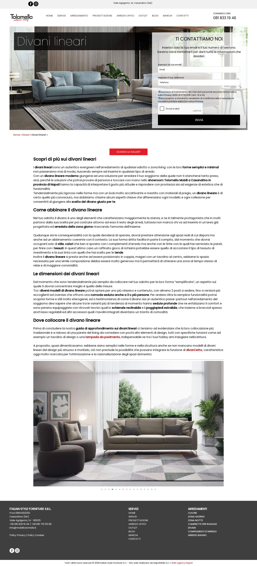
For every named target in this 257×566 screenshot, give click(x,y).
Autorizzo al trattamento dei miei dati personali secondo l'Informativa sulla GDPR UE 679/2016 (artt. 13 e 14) (197, 93)
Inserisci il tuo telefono (171, 77)
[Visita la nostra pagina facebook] (30, 5)
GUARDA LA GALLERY (128, 152)
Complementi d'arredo (202, 531)
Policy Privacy (18, 535)
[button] (102, 489)
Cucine (192, 513)
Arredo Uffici (137, 524)
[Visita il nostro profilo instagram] (36, 5)
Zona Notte (195, 520)
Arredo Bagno (197, 535)
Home (16, 134)
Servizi (132, 516)
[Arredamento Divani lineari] (128, 423)
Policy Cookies (36, 535)
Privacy (167, 95)
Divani (25, 134)
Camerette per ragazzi (202, 524)
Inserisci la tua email (169, 64)
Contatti (134, 539)
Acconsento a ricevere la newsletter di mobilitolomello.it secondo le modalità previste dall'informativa (196, 100)
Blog (131, 531)
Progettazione (138, 520)
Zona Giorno (196, 516)
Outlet (132, 527)
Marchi (133, 535)
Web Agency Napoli (182, 562)
